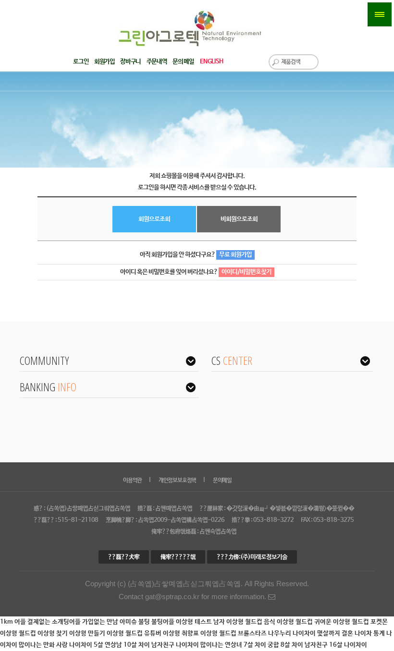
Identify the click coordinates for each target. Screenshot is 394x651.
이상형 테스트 (194, 622)
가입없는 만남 (101, 622)
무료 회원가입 (235, 254)
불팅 (144, 622)
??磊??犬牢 (123, 557)
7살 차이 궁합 (262, 645)
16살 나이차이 (348, 645)
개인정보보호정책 (177, 480)
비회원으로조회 (239, 219)
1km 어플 (13, 622)
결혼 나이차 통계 (364, 633)
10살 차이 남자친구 (149, 645)
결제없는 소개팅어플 (54, 622)
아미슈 (129, 622)
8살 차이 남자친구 (305, 645)
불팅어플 (163, 622)
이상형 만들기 (88, 633)
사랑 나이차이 (75, 645)
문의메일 (222, 480)
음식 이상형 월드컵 (289, 622)
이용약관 (132, 480)
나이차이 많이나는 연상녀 (210, 645)
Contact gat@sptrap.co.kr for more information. (193, 597)
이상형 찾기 (53, 633)
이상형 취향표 (181, 633)
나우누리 (280, 633)
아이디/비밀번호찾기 (246, 272)
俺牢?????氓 (178, 557)
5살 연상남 (108, 645)
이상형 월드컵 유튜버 (135, 633)
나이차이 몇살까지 (317, 633)
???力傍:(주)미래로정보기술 (252, 557)
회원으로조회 (154, 219)
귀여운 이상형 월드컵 (342, 622)
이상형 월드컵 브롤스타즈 (234, 633)
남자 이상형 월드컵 (238, 622)
